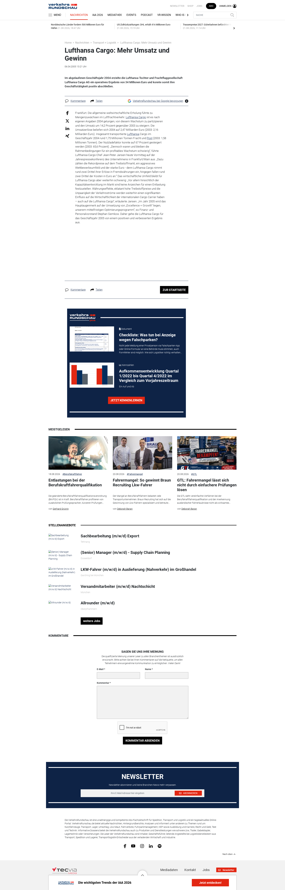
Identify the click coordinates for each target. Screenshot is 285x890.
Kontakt (190, 870)
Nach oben (227, 854)
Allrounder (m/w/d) (98, 603)
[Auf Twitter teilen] (67, 120)
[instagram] (142, 845)
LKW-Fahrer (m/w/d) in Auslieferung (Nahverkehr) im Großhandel (138, 569)
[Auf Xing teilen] (67, 135)
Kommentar (103, 683)
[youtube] (133, 845)
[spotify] (159, 845)
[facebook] (125, 845)
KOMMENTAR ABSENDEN (143, 740)
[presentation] (234, 28)
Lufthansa (133, 134)
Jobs (199, 6)
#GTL (194, 474)
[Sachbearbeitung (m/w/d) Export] (62, 537)
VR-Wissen (164, 15)
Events (131, 15)
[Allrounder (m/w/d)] (59, 602)
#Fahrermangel (135, 474)
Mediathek (115, 15)
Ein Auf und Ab (126, 386)
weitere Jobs (91, 621)
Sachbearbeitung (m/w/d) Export (110, 536)
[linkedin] (151, 845)
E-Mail (100, 669)
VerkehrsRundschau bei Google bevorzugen (158, 100)
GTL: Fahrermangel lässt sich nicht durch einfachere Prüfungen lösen (207, 485)
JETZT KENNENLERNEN (126, 400)
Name (148, 669)
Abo (211, 6)
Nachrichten (79, 15)
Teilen (99, 100)
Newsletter (177, 6)
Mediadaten (169, 870)
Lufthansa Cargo (136, 117)
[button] (142, 872)
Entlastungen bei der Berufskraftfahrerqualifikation (75, 482)
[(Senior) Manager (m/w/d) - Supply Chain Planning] (62, 555)
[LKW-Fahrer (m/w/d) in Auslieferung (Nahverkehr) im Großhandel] (62, 572)
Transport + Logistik (104, 42)
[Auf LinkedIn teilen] (67, 128)
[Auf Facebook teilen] (67, 113)
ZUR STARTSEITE (174, 290)
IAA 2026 (97, 15)
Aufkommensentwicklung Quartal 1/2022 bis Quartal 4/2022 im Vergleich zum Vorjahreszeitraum (149, 376)
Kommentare (78, 100)
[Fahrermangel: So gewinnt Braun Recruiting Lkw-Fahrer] (142, 453)
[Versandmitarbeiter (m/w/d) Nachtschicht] (62, 587)
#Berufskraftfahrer (72, 474)
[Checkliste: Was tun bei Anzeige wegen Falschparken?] (92, 339)
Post (149, 138)
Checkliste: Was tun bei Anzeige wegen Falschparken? (147, 337)
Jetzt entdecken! (210, 882)
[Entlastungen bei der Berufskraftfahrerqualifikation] (78, 453)
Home (68, 42)
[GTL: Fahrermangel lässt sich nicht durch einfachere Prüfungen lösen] (207, 453)
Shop (190, 6)
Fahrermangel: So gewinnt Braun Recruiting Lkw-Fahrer (142, 482)
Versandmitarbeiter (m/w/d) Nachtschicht (118, 586)
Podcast (147, 15)
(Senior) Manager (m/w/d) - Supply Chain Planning (125, 552)
